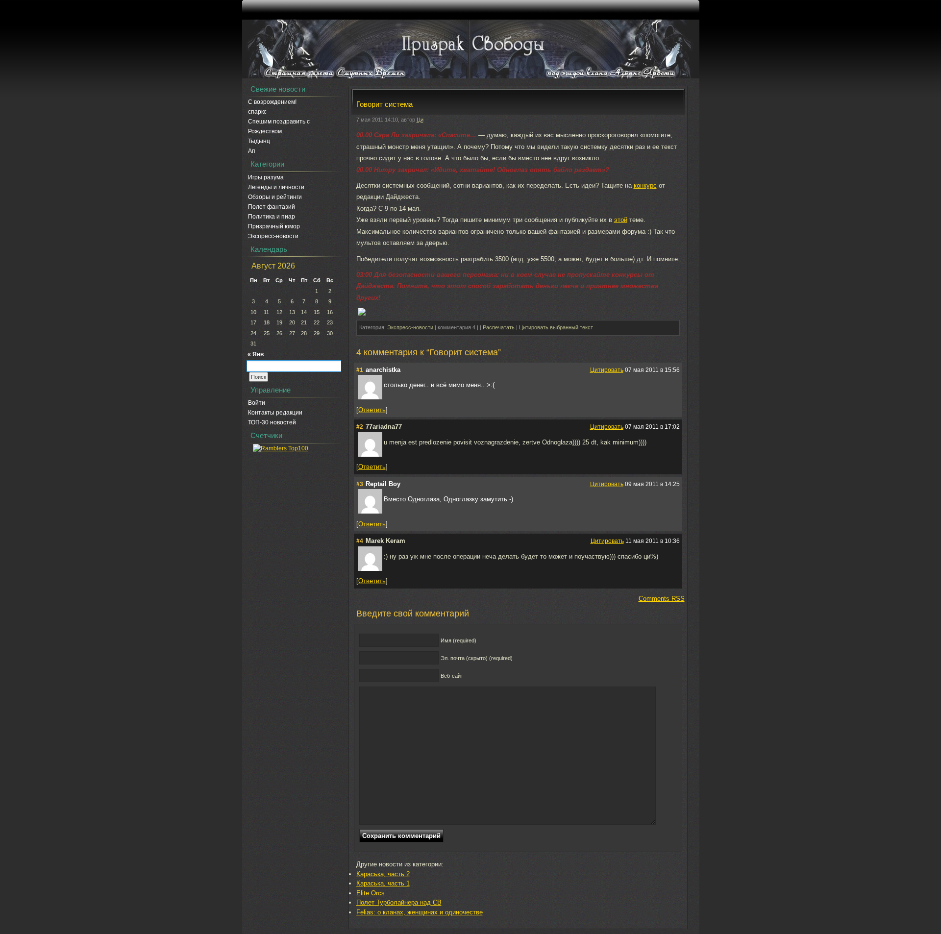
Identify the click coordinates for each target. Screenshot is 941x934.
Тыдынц (259, 141)
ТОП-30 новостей (272, 422)
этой (620, 219)
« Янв (256, 354)
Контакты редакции (275, 412)
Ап (251, 150)
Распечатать (499, 327)
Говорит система (384, 104)
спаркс (257, 111)
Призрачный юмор (274, 226)
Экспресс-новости (273, 236)
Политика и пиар (271, 216)
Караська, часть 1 (383, 883)
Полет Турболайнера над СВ (399, 902)
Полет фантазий (271, 206)
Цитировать (606, 370)
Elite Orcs (370, 893)
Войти (256, 402)
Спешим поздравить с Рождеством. (279, 126)
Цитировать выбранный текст (556, 327)
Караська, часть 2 (383, 874)
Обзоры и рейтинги (275, 197)
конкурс (645, 185)
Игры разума (266, 177)
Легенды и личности (276, 187)
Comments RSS (662, 598)
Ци (420, 120)
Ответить (372, 410)
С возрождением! (272, 101)
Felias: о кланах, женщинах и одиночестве (419, 912)
